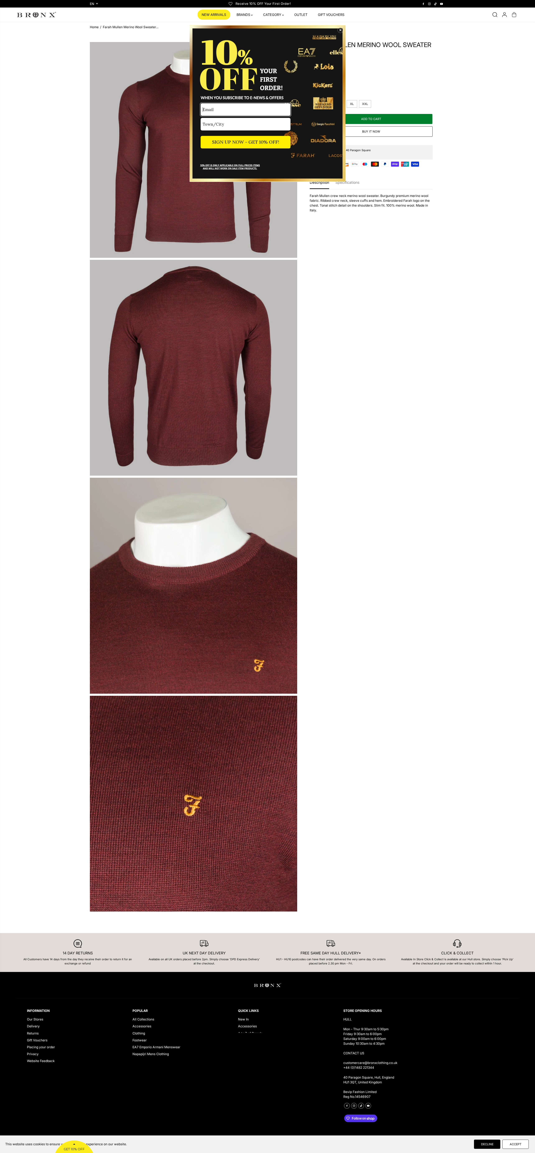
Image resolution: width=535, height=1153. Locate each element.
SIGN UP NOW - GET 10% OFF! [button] (245, 142)
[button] (340, 30)
